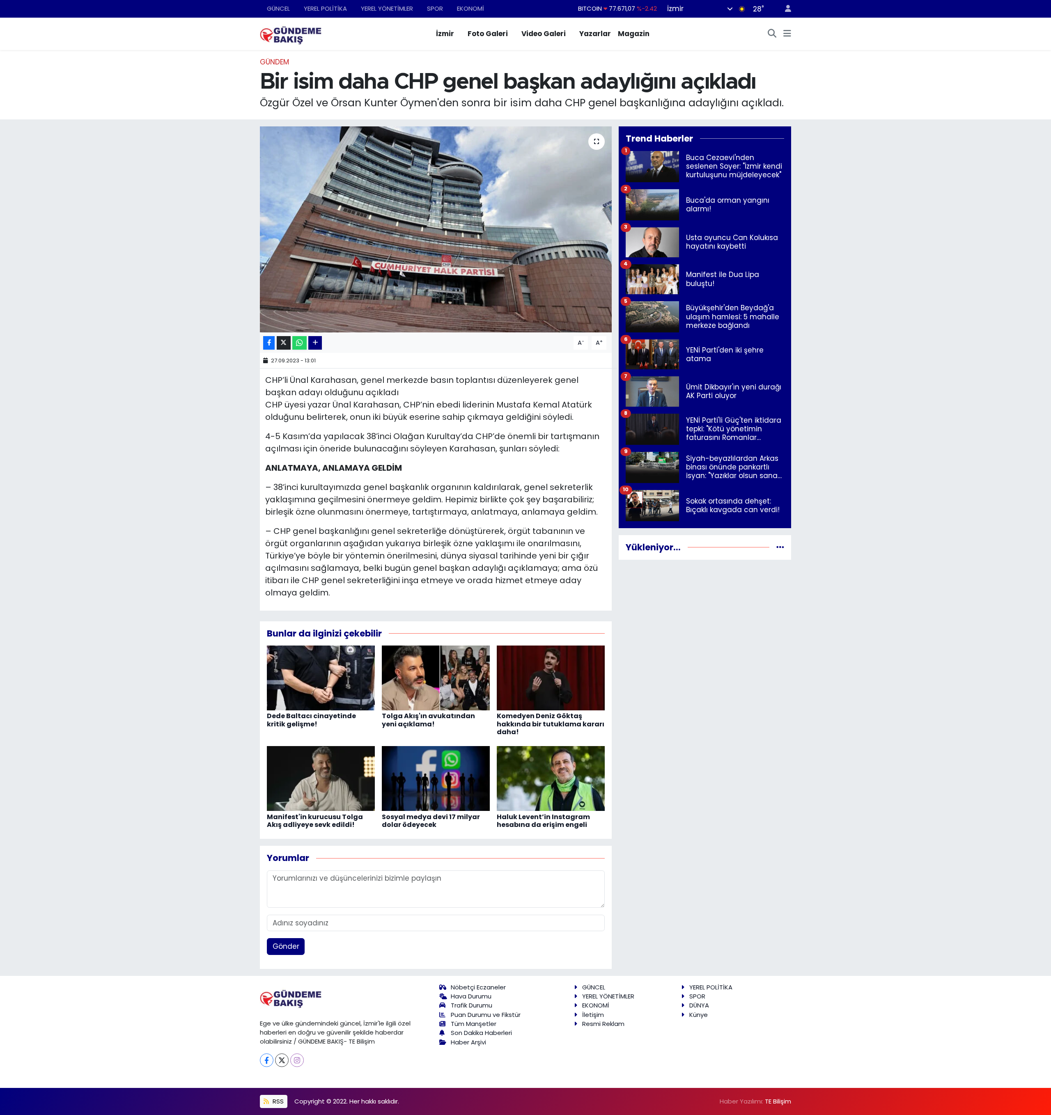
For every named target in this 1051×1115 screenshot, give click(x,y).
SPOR (435, 8)
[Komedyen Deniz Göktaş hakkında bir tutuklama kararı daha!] (551, 677)
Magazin (633, 34)
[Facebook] (266, 1060)
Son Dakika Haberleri (481, 1032)
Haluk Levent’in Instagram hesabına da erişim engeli (543, 820)
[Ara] (772, 34)
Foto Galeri (488, 34)
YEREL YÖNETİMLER (387, 8)
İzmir (445, 34)
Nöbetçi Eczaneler (478, 987)
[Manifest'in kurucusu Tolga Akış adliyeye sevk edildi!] (321, 778)
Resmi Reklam (603, 1023)
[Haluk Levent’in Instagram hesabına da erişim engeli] (551, 778)
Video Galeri (543, 34)
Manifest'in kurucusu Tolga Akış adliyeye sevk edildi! (315, 820)
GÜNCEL (278, 8)
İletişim (593, 1014)
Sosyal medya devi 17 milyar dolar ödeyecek (431, 820)
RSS (277, 1101)
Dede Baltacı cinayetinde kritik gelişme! (311, 719)
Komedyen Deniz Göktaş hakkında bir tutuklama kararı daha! (550, 723)
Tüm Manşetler (473, 1023)
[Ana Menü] (787, 34)
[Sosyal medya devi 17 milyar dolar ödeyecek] (436, 778)
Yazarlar (595, 34)
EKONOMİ (470, 8)
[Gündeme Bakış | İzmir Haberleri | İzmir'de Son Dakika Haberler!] (290, 33)
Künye (698, 1014)
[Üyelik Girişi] (784, 9)
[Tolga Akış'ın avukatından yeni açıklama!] (436, 677)
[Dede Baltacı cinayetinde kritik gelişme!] (321, 677)
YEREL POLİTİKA (325, 8)
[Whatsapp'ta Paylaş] (299, 343)
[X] (282, 1060)
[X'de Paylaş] (284, 343)
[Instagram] (297, 1060)
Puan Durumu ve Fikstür (486, 1014)
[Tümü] (780, 547)
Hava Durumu (471, 996)
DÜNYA (699, 1005)
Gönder (286, 946)
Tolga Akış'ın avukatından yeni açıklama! (428, 719)
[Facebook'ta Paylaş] (269, 343)
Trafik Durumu (471, 1005)
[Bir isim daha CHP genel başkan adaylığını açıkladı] (436, 229)
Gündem (274, 62)
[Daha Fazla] (315, 343)
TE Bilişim (778, 1101)
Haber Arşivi (468, 1042)
